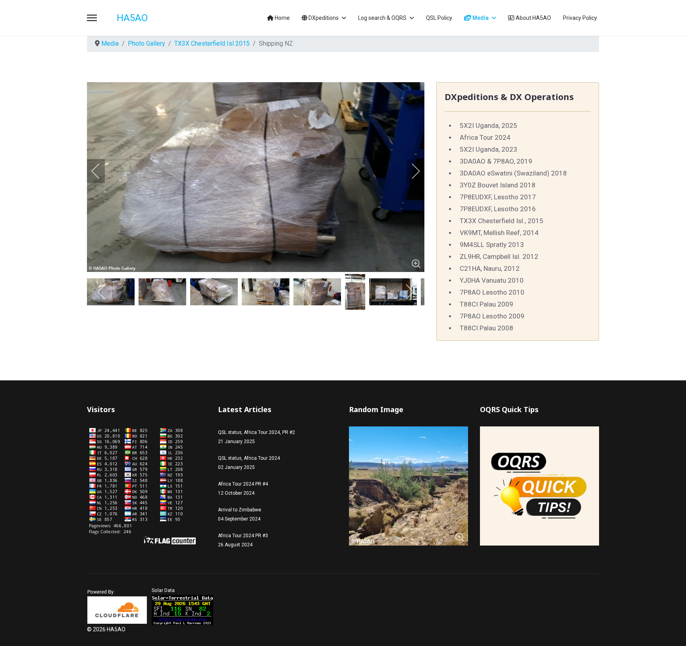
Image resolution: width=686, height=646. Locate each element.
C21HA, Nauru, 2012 (490, 268)
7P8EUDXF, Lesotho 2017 (498, 197)
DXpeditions (323, 18)
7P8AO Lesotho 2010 (492, 292)
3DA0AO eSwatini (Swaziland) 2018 (513, 173)
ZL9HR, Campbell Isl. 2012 (499, 256)
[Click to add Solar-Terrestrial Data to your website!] (182, 610)
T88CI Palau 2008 (486, 328)
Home (282, 18)
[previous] (101, 171)
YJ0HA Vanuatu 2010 (492, 280)
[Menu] (92, 18)
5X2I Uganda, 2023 (488, 149)
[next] (410, 171)
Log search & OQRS (382, 18)
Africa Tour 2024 (485, 137)
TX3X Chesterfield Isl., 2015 (501, 221)
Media (480, 18)
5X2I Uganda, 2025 (488, 125)
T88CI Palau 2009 (486, 304)
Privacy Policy (580, 18)
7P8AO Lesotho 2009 (492, 316)
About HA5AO (532, 18)
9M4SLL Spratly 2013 (492, 245)
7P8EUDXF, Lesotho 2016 (498, 209)
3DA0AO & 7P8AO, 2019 (496, 161)
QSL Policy (439, 18)
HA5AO (132, 18)
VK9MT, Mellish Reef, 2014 (499, 233)
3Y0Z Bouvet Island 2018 (498, 185)
